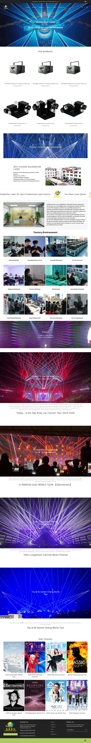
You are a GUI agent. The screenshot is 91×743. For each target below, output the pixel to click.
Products (53, 726)
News (52, 731)
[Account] (84, 7)
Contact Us (53, 734)
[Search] (82, 7)
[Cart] (87, 7)
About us (53, 724)
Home (52, 722)
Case (52, 729)
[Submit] (86, 729)
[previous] (31, 1)
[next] (60, 1)
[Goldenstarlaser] (6, 7)
